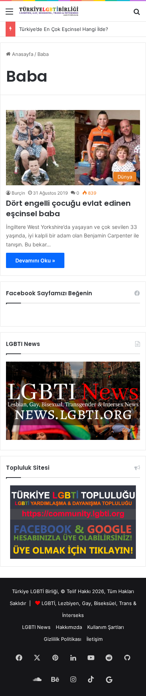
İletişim (94, 639)
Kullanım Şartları (105, 627)
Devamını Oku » (35, 260)
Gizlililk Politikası (62, 639)
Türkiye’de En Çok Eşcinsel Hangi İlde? (63, 29)
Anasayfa (21, 54)
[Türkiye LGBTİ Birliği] (49, 11)
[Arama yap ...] (136, 14)
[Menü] (9, 14)
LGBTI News (36, 627)
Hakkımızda (69, 627)
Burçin (18, 193)
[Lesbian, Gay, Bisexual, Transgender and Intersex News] (73, 438)
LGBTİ (48, 603)
